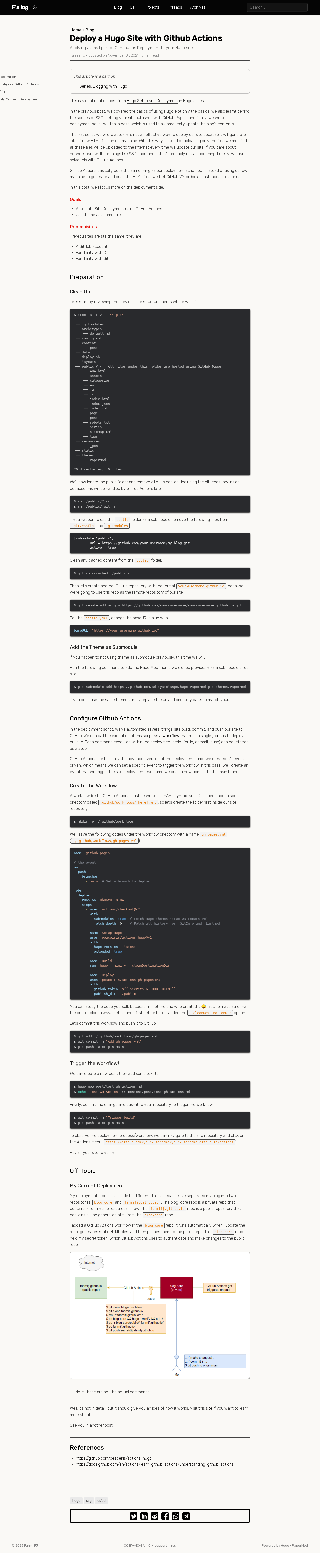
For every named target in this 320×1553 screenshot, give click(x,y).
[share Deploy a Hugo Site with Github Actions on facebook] (165, 1517)
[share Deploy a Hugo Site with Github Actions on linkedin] (144, 1517)
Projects (152, 7)
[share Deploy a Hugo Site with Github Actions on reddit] (154, 1517)
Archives (198, 7)
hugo (76, 1501)
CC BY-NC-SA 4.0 (137, 1545)
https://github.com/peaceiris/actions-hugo (114, 1458)
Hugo (285, 1545)
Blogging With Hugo (110, 86)
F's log (20, 7)
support (161, 1545)
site (209, 1408)
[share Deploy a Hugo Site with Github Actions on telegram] (186, 1517)
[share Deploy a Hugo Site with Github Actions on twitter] (134, 1517)
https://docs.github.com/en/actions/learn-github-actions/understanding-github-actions (155, 1464)
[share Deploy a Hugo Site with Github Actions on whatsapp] (176, 1517)
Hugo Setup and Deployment (152, 100)
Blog (118, 7)
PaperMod (300, 1545)
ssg (89, 1501)
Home (76, 30)
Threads (175, 7)
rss (173, 1545)
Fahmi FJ (31, 1545)
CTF (133, 7)
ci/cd (102, 1501)
